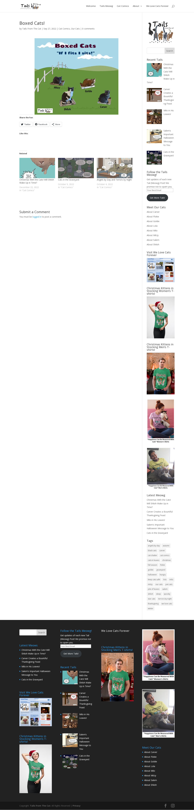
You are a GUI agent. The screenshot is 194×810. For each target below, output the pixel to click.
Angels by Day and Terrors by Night (114, 179)
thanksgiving (153, 603)
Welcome (91, 6)
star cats (151, 598)
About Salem (153, 239)
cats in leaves (153, 560)
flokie (162, 565)
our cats (159, 584)
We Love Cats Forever (157, 6)
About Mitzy (153, 235)
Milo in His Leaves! (156, 520)
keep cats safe (154, 579)
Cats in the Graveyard (68, 179)
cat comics (164, 555)
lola (164, 579)
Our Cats (75, 28)
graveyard (160, 569)
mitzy (150, 584)
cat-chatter (152, 555)
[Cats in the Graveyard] (76, 168)
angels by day (154, 545)
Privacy (76, 805)
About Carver (153, 211)
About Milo (152, 230)
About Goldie (153, 221)
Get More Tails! (157, 197)
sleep (158, 594)
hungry (163, 574)
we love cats (167, 603)
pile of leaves (153, 589)
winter (150, 608)
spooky (167, 594)
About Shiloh (153, 244)
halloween (152, 574)
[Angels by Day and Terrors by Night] (114, 168)
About (136, 6)
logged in (36, 216)
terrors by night (165, 598)
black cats (152, 550)
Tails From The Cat (31, 28)
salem (164, 589)
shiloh (150, 594)
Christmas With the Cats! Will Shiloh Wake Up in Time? (36, 181)
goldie (150, 569)
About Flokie (153, 216)
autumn (166, 545)
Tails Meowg (106, 6)
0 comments (88, 28)
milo (171, 579)
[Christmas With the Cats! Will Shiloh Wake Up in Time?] (37, 168)
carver (162, 550)
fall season (152, 565)
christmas (166, 560)
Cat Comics (123, 6)
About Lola (152, 225)
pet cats (169, 584)
